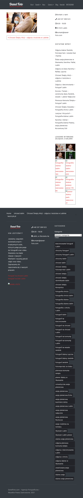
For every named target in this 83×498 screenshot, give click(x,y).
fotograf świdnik (61, 362)
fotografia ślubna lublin (64, 304)
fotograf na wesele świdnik (62, 348)
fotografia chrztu (61, 291)
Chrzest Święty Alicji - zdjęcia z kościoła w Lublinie (46, 213)
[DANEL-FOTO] (14, 284)
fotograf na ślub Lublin (16, 279)
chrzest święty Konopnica (61, 286)
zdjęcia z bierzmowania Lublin (64, 451)
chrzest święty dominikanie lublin (62, 279)
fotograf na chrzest (62, 325)
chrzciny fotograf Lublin (64, 255)
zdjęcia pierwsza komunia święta (61, 444)
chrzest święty (61, 274)
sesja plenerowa (61, 391)
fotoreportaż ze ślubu (63, 366)
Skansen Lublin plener (63, 435)
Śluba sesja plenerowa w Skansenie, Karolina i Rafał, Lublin (65, 62)
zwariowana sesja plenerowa (62, 469)
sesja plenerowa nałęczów (61, 411)
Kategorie (58, 232)
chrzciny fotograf (62, 251)
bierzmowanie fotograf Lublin (64, 245)
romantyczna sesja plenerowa (62, 385)
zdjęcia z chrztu (61, 457)
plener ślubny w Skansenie (61, 378)
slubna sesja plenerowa (64, 439)
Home (9, 213)
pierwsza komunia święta (62, 371)
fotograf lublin (60, 315)
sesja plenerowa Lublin (64, 406)
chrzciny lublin (60, 259)
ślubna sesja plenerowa (64, 479)
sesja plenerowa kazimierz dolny (61, 400)
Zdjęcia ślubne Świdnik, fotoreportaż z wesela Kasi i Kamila (65, 53)
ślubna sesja (60, 475)
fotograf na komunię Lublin (63, 341)
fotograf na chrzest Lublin (18, 276)
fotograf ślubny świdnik (64, 358)
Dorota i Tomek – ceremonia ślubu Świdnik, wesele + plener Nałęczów (65, 94)
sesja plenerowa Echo (63, 395)
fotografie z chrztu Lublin (62, 309)
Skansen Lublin (61, 431)
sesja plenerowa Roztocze (61, 418)
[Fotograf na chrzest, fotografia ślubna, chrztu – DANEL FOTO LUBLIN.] (16, 4)
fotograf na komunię (63, 336)
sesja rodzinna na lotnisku (62, 425)
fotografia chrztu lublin (64, 295)
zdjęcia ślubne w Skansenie (61, 462)
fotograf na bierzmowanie (60, 320)
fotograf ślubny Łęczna (64, 354)
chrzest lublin (19, 213)
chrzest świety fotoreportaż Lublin (62, 268)
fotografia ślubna (62, 300)
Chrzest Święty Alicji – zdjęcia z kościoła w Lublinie (28, 38)
